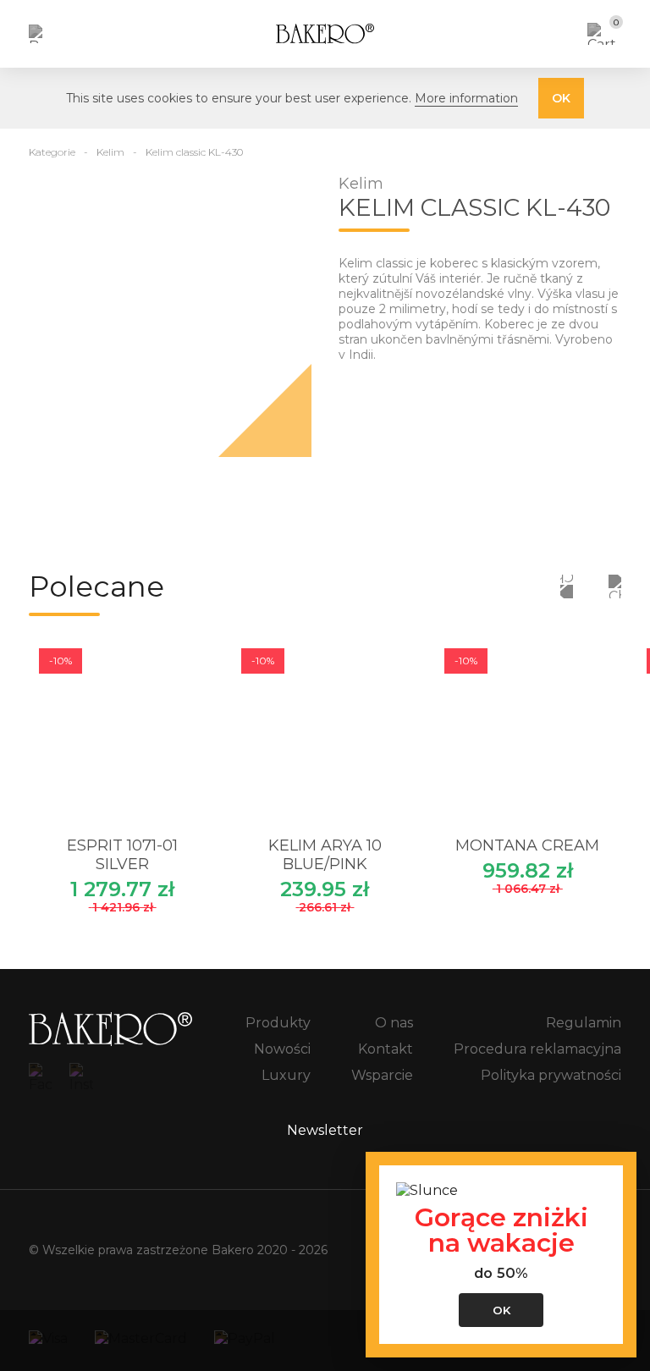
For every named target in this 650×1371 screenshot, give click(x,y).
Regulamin (583, 1023)
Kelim (110, 152)
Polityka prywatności (551, 1075)
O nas (394, 1023)
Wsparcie (382, 1075)
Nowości (282, 1049)
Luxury (286, 1075)
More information (466, 98)
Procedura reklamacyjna (537, 1049)
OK (561, 98)
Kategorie (52, 152)
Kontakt (385, 1049)
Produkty (278, 1023)
